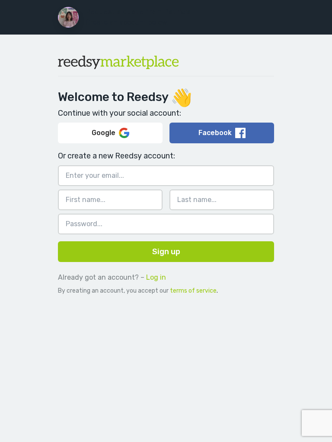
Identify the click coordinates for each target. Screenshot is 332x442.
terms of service (193, 290)
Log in (156, 277)
